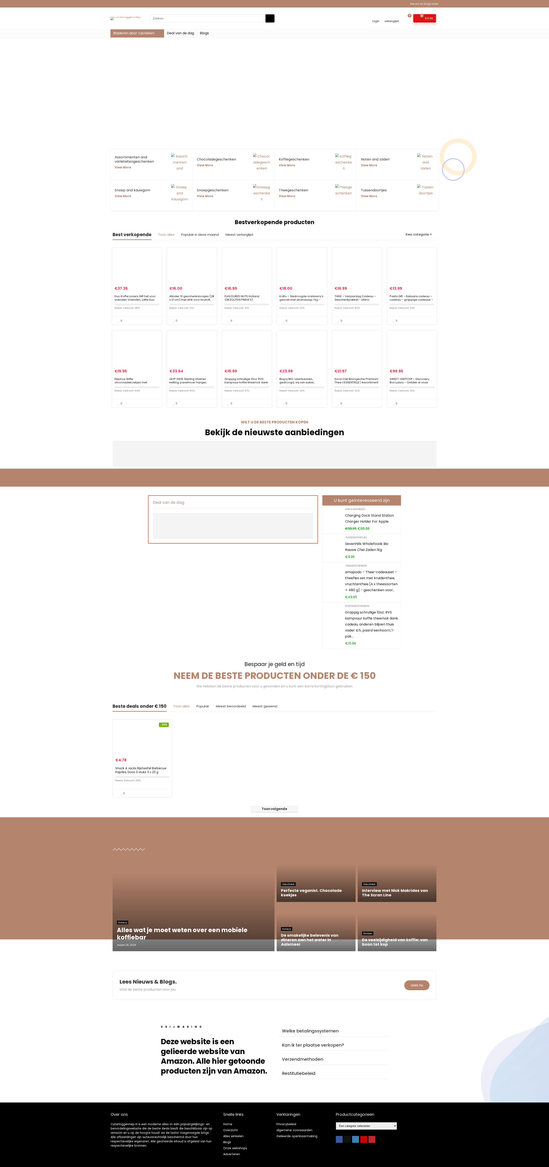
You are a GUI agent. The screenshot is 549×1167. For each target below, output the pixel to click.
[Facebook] (339, 1139)
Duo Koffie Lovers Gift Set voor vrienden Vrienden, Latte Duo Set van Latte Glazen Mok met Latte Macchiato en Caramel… (135, 301)
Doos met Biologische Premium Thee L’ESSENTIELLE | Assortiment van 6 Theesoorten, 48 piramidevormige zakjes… (356, 384)
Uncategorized (355, 509)
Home (227, 1124)
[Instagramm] (355, 1139)
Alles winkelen (233, 1136)
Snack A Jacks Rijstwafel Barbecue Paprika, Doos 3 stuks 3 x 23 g (140, 770)
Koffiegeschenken (357, 606)
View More (123, 167)
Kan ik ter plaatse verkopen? (313, 1045)
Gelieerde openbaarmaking (296, 1136)
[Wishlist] (392, 16)
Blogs (204, 33)
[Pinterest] (371, 1139)
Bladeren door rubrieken (133, 33)
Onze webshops (235, 1148)
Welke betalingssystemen (310, 1031)
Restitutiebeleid (298, 1073)
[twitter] (347, 1139)
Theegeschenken (356, 565)
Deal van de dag (180, 33)
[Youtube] (363, 1139)
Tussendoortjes (356, 537)
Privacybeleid (286, 1124)
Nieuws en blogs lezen (424, 4)
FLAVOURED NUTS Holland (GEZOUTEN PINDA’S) (242, 298)
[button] (333, 1031)
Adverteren (231, 1154)
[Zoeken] (269, 18)
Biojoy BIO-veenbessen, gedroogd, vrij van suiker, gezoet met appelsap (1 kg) (298, 382)
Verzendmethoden (302, 1059)
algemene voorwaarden (294, 1130)
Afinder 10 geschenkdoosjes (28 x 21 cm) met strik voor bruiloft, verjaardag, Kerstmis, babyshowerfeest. (191, 301)
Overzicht (230, 1130)
